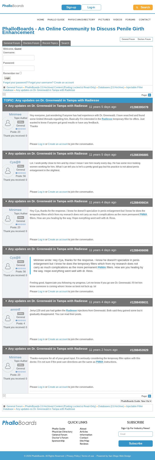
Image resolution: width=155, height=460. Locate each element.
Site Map (84, 440)
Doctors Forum (144, 39)
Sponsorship (58, 440)
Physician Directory (81, 19)
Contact (145, 19)
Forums (130, 19)
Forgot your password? (15, 82)
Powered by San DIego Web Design (114, 456)
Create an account (64, 82)
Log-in (91, 7)
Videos (117, 19)
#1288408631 (139, 302)
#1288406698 (139, 250)
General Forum (128, 39)
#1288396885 (139, 155)
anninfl (15, 309)
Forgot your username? (40, 82)
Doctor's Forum (60, 437)
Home (40, 19)
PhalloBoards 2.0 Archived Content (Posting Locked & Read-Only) (60, 87)
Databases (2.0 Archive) (111, 87)
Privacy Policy (73, 456)
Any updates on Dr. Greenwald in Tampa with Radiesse (45, 90)
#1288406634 (139, 202)
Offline (20, 122)
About (83, 428)
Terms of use (88, 456)
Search (65, 43)
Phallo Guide (58, 428)
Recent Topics (50, 43)
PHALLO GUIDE (56, 19)
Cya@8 (15, 162)
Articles (84, 431)
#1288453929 (139, 350)
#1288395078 (139, 107)
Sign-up (71, 7)
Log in (41, 144)
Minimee (15, 114)
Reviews (84, 443)
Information (86, 434)
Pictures (104, 19)
